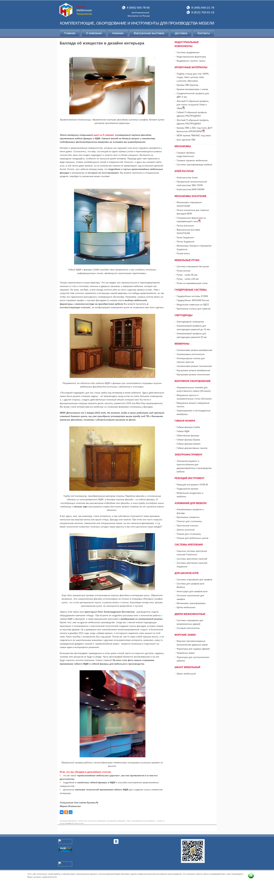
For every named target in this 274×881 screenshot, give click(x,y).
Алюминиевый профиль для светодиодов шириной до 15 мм (193, 327)
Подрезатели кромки (187, 488)
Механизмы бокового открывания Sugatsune (194, 247)
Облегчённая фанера (188, 435)
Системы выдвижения (188, 52)
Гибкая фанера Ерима (188, 439)
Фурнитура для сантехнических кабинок (193, 659)
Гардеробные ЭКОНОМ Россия (193, 300)
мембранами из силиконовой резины (142, 619)
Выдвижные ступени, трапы (191, 60)
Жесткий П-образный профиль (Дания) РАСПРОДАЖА (193, 122)
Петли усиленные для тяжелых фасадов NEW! (193, 212)
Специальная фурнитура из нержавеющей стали (191, 220)
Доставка (181, 33)
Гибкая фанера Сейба (188, 427)
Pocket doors (183, 253)
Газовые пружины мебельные (192, 160)
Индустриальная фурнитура (191, 56)
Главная (69, 33)
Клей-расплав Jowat (187, 177)
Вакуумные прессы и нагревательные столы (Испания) (194, 397)
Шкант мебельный (186, 673)
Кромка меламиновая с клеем (192, 89)
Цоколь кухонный (186, 529)
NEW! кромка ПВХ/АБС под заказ (194, 135)
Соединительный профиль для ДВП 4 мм (193, 95)
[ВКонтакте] (62, 812)
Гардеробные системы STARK (192, 296)
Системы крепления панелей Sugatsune (192, 565)
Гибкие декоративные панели (192, 448)
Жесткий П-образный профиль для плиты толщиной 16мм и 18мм (193, 104)
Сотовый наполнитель (188, 628)
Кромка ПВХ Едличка (187, 85)
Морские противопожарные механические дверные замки (192, 643)
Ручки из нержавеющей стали (192, 283)
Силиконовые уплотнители (191, 354)
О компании (94, 33)
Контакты (204, 33)
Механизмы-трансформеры (191, 603)
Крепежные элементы (188, 517)
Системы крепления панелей (192, 558)
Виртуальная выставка (149, 33)
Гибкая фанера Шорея (188, 443)
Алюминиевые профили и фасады (190, 511)
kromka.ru (69, 823)
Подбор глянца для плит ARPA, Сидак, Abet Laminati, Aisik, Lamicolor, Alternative (193, 77)
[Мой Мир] (70, 812)
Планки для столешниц (189, 534)
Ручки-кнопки (183, 270)
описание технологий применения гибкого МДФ (101, 789)
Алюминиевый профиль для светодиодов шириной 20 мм (192, 335)
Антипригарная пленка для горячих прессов (191, 360)
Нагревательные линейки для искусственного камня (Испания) (194, 389)
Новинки (117, 33)
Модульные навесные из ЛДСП (193, 304)
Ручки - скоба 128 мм (188, 279)
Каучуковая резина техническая (193, 374)
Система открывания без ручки (193, 266)
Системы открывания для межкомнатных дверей (190, 622)
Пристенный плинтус (187, 525)
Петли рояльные (185, 225)
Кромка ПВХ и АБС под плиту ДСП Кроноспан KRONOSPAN (194, 130)
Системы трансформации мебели (194, 164)
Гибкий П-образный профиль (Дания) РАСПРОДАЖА (192, 114)
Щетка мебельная (186, 607)
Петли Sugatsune (185, 241)
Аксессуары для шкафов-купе (192, 591)
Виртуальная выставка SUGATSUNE (188, 231)
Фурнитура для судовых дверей (193, 649)
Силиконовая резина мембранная (194, 350)
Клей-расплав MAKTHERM (190, 189)
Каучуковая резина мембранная (193, 370)
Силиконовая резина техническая (194, 366)
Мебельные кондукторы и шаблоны (190, 495)
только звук (81, 506)
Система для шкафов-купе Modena (190, 585)
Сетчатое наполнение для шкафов (190, 597)
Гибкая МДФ (183, 431)
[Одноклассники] (66, 812)
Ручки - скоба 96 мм (187, 275)
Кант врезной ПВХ (186, 139)
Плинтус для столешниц (189, 521)
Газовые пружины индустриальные (186, 154)
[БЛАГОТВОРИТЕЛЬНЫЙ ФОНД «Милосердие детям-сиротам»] (193, 851)
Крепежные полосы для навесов (193, 308)
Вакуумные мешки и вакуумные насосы (193, 405)
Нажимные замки (186, 653)
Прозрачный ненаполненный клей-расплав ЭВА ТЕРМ (192, 183)
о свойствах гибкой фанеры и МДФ (95, 782)
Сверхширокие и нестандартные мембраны (194, 412)
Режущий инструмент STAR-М (192, 484)
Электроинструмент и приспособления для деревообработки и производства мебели (194, 466)
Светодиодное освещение (190, 321)
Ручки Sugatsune (185, 237)
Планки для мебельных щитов (192, 538)
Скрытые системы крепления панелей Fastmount (192, 553)
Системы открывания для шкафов (194, 579)
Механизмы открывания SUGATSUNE (189, 204)
